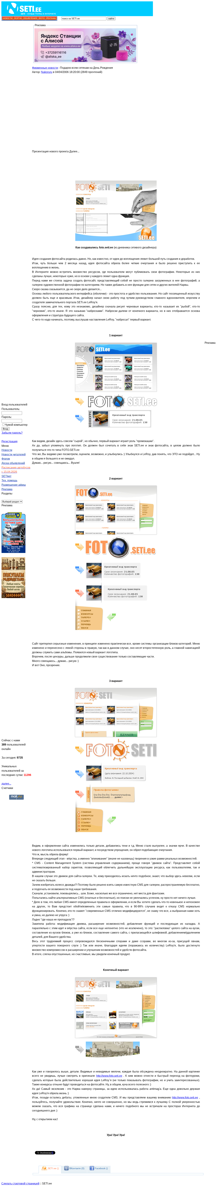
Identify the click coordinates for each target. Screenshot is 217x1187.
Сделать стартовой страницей (20, 1183)
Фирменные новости (45, 67)
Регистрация (9, 441)
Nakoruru (46, 72)
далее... (6, 783)
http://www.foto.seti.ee (109, 1075)
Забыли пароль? (12, 432)
